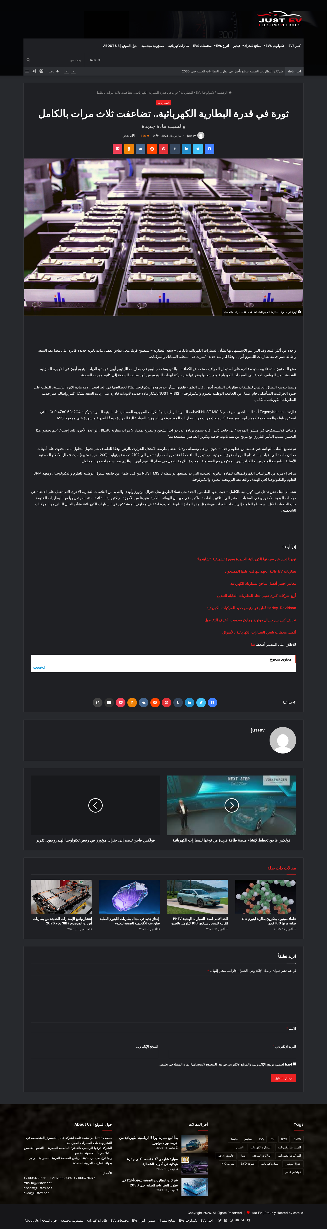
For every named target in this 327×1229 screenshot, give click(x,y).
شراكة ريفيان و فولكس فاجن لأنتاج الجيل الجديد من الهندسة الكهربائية (236, 71)
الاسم (291, 1028)
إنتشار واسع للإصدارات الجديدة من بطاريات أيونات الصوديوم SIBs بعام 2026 (62, 921)
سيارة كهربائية (269, 1163)
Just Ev (256, 1213)
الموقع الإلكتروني (147, 1046)
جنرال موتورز (293, 1163)
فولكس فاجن (293, 1172)
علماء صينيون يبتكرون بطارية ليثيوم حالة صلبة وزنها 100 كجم (269, 921)
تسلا (243, 1155)
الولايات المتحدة (261, 1155)
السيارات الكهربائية (289, 1147)
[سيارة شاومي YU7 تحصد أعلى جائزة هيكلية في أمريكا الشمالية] (194, 1165)
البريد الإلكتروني (284, 1046)
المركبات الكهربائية (289, 1155)
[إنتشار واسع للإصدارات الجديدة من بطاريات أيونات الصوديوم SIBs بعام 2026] (61, 897)
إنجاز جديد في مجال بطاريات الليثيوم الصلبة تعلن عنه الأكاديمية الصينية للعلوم (130, 921)
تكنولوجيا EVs (275, 46)
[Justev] (280, 19)
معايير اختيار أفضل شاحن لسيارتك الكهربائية (263, 583)
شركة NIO (227, 1163)
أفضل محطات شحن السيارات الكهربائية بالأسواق (259, 632)
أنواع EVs (222, 46)
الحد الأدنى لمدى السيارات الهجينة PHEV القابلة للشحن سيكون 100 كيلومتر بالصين (199, 921)
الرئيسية (223, 92)
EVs (261, 1139)
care (296, 1213)
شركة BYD (247, 1163)
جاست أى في (226, 1155)
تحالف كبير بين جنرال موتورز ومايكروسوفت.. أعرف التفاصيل (250, 620)
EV (272, 1139)
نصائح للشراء (252, 46)
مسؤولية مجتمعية (152, 46)
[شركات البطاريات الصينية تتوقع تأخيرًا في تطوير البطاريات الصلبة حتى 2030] (194, 1187)
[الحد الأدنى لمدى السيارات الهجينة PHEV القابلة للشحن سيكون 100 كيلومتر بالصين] (197, 897)
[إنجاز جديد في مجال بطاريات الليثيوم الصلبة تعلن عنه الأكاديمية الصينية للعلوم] (129, 897)
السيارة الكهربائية (260, 1147)
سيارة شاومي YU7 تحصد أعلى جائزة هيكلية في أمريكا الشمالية (152, 1161)
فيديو (236, 46)
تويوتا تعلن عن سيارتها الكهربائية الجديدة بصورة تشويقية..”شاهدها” (246, 559)
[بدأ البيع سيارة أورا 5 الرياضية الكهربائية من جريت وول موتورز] (194, 1144)
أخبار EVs (294, 46)
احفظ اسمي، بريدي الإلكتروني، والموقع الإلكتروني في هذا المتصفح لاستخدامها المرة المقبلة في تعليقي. (225, 1064)
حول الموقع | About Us (120, 46)
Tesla (234, 1139)
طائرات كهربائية (178, 46)
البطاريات (186, 92)
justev (191, 135)
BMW (297, 1139)
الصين (239, 1147)
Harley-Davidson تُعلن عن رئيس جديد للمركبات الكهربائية (251, 608)
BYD (284, 1139)
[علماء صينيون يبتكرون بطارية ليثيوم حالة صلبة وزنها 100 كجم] (265, 897)
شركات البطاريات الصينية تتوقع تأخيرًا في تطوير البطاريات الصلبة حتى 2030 (150, 1183)
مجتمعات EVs (202, 46)
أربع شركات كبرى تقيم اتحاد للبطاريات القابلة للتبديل (256, 595)
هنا (253, 644)
